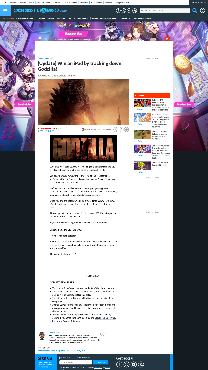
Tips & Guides (71, 2)
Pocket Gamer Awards (78, 18)
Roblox (23, 2)
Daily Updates (67, 357)
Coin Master (125, 18)
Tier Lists (57, 2)
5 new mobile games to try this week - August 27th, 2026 (61, 350)
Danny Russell (45, 128)
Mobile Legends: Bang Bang (104, 18)
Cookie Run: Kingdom (25, 18)
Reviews (108, 2)
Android (13, 2)
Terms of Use (98, 367)
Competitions (45, 58)
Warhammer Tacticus (143, 18)
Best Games (96, 2)
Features (84, 2)
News (31, 2)
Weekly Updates (84, 357)
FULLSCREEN (92, 275)
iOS (4, 2)
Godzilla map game (46, 131)
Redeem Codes (43, 2)
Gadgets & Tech (122, 2)
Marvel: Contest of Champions (52, 18)
